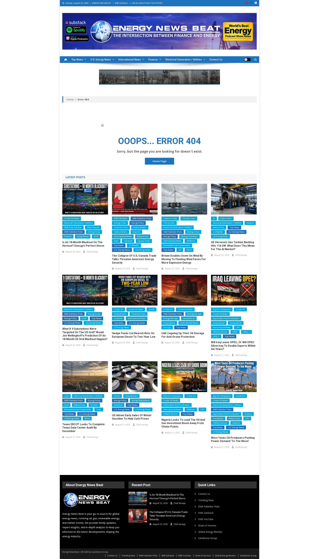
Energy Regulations (141, 400)
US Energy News (142, 249)
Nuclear (94, 405)
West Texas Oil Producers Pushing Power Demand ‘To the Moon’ (233, 439)
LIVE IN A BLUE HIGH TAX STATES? (147, 3)
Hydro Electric (139, 227)
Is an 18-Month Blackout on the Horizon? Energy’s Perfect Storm (83, 244)
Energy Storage (194, 314)
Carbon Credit (170, 218)
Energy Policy (137, 223)
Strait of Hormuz (207, 525)
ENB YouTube (205, 519)
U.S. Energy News (101, 59)
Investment (218, 418)
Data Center (226, 218)
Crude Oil (118, 309)
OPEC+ (216, 336)
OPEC (235, 332)
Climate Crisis (188, 218)
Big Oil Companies (221, 309)
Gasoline (118, 318)
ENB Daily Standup (73, 227)
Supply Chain (144, 240)
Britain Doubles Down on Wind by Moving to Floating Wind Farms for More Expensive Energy (183, 259)
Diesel (151, 309)
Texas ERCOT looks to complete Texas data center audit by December (83, 428)
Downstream (120, 314)
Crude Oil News (71, 218)
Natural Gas (142, 236)
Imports (136, 231)
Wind (189, 249)
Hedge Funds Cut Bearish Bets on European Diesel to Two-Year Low (133, 335)
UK (179, 249)
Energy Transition (189, 236)
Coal (66, 396)
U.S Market (134, 245)
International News (129, 59)
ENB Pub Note (120, 218)
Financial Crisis (121, 227)
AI (214, 218)
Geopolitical (82, 236)
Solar (98, 409)
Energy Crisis (94, 231)
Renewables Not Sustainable (176, 245)
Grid (96, 236)
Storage (167, 327)
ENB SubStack (121, 3)
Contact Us (215, 59)
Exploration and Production (226, 318)
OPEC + (246, 332)
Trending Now (205, 500)
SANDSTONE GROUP (101, 3)
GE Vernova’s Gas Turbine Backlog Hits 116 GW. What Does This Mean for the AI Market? (233, 246)
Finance (153, 59)
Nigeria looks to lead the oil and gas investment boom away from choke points (183, 423)
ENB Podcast (93, 227)
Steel (116, 240)
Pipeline (236, 423)
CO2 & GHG (169, 223)
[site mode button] (247, 59)
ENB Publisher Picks (73, 231)
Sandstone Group (207, 538)
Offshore (191, 240)
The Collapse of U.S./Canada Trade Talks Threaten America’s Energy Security (134, 259)
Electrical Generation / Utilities (183, 59)
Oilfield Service (220, 332)
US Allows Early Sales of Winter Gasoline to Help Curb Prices (132, 417)
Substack (128, 240)
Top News (77, 59)
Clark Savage (92, 252)
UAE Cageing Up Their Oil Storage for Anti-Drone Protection (182, 335)
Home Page (160, 161)
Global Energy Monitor (210, 531)
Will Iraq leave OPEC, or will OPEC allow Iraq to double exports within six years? (233, 346)
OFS (238, 327)
